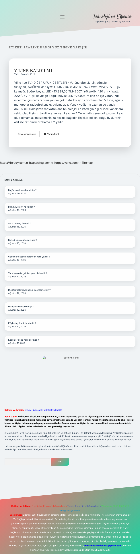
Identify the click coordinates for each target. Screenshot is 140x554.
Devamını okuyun (29, 134)
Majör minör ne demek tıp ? (22, 190)
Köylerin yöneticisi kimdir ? (22, 323)
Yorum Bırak (53, 134)
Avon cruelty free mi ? (19, 223)
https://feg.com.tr (41, 162)
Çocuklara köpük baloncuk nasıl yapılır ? (29, 256)
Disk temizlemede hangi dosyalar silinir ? (29, 290)
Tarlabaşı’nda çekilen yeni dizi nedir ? (27, 273)
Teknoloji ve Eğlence (112, 16)
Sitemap (87, 162)
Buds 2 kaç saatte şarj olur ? (22, 240)
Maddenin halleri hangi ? (21, 306)
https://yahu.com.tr (67, 162)
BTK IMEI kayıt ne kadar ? (21, 206)
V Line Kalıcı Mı (33, 70)
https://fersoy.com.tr (14, 162)
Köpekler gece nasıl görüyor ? (23, 339)
